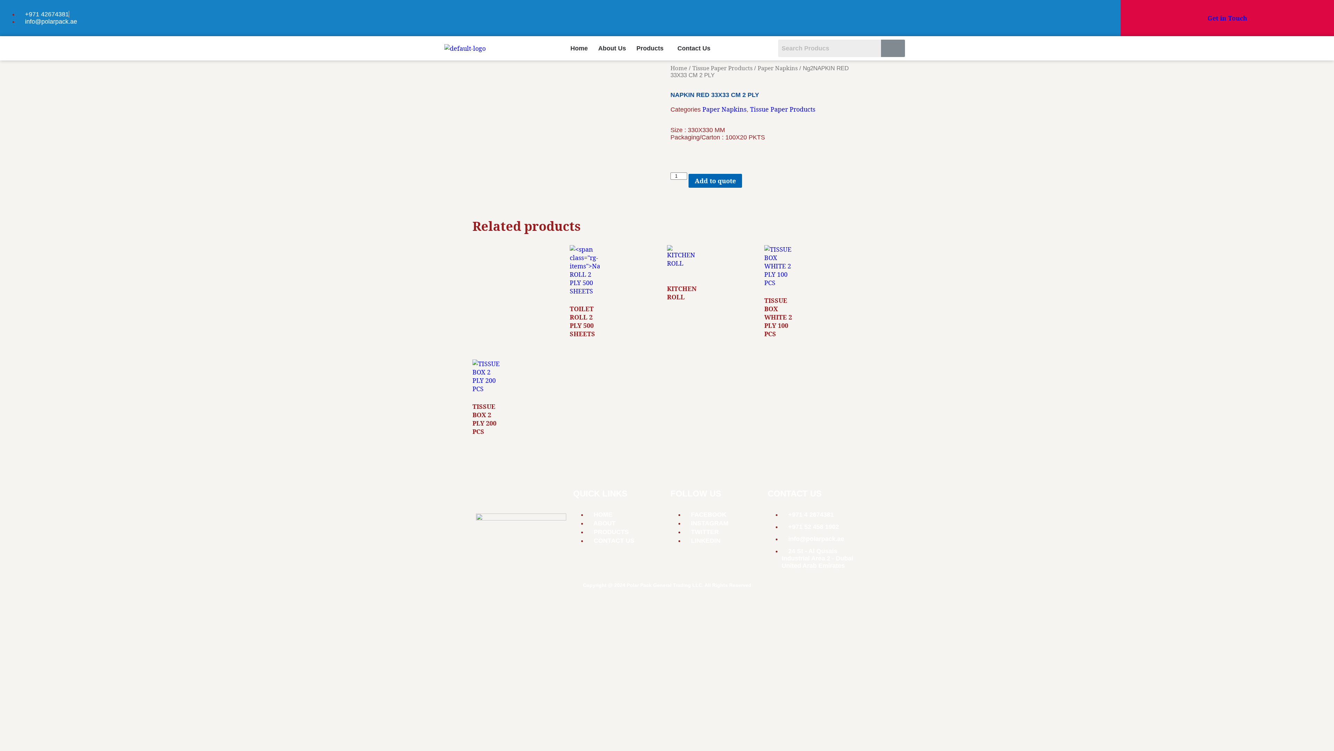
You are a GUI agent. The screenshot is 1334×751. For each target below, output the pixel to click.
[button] (651, 48)
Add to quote (715, 181)
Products (650, 48)
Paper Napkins (778, 68)
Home (579, 48)
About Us (612, 48)
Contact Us (693, 48)
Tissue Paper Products (722, 68)
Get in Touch (1227, 18)
